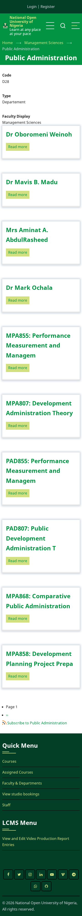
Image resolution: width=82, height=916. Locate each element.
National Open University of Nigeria (23, 21)
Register (48, 6)
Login (32, 6)
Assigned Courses (17, 772)
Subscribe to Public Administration (37, 722)
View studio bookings (20, 794)
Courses (9, 761)
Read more (18, 147)
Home (7, 42)
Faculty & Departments (22, 783)
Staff (6, 804)
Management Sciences (43, 42)
